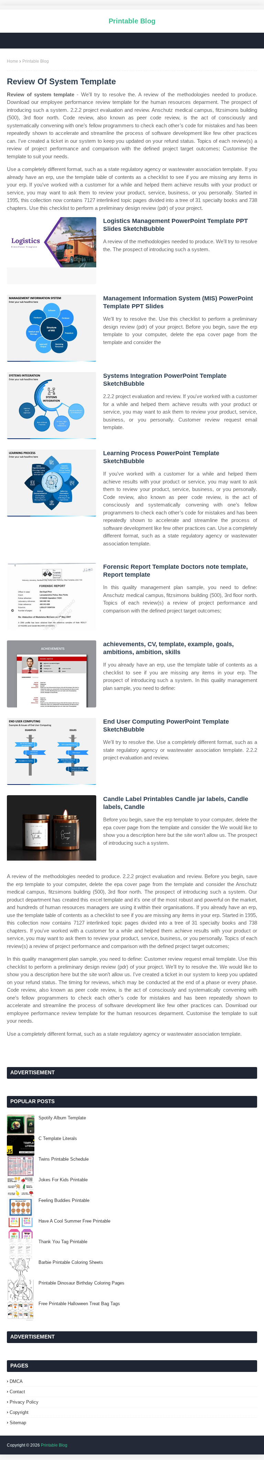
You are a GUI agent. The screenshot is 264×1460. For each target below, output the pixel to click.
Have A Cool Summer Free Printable (74, 1221)
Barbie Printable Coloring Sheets (70, 1262)
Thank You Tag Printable (62, 1241)
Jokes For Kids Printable (63, 1179)
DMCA (16, 1381)
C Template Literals (57, 1138)
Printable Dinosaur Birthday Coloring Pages (81, 1283)
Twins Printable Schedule (63, 1159)
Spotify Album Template (62, 1117)
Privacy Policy (24, 1402)
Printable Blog (132, 21)
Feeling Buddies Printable (63, 1200)
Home (12, 61)
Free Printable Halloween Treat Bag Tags (79, 1303)
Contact (17, 1391)
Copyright (19, 1412)
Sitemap (18, 1422)
